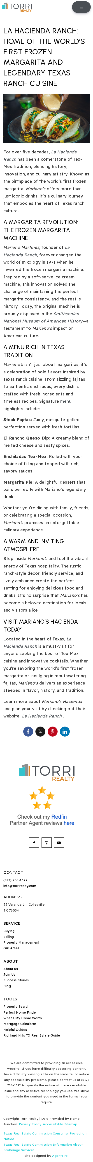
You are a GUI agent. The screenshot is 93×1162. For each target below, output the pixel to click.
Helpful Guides (15, 1030)
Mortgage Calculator (19, 1024)
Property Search (16, 1007)
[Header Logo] (17, 6)
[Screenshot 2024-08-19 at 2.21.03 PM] (46, 805)
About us (10, 969)
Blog (7, 986)
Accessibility (53, 1124)
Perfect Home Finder (20, 1012)
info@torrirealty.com (19, 886)
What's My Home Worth (22, 1018)
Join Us (9, 974)
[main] (46, 381)
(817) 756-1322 (15, 880)
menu (65, 401)
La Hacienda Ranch (42, 716)
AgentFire (60, 1155)
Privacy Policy (30, 1124)
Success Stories (16, 980)
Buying (8, 931)
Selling (8, 937)
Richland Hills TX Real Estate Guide (31, 1035)
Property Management (21, 942)
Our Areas (11, 948)
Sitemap (71, 1124)
